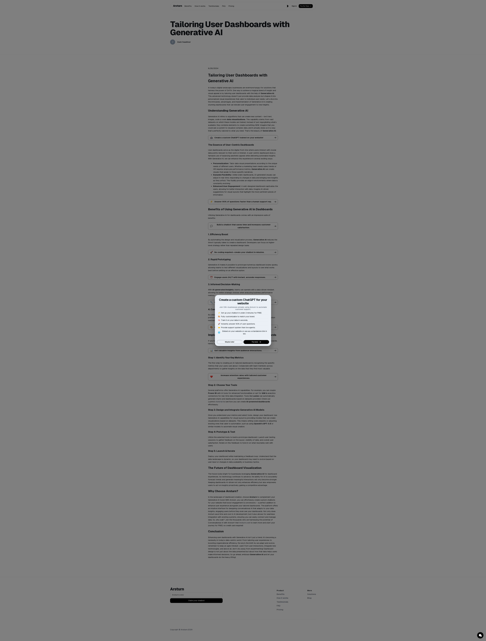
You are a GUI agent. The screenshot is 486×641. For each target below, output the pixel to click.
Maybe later (229, 342)
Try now (255, 342)
